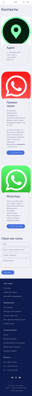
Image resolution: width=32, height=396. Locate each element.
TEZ (14, 385)
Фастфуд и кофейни (10, 351)
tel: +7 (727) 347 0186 (11, 370)
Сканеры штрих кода (10, 315)
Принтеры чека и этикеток (12, 311)
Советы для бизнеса (10, 292)
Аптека (6, 335)
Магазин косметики (10, 339)
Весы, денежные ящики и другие (14, 319)
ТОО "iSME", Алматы (10, 362)
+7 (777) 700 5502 (15, 226)
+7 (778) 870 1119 (15, 153)
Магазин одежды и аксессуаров (14, 343)
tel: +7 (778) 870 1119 (11, 366)
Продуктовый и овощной (12, 347)
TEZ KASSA (7, 288)
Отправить (8, 272)
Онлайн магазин (9, 323)
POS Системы (8, 307)
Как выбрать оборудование (13, 296)
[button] (4, 2)
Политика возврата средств (18, 388)
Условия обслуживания (17, 390)
